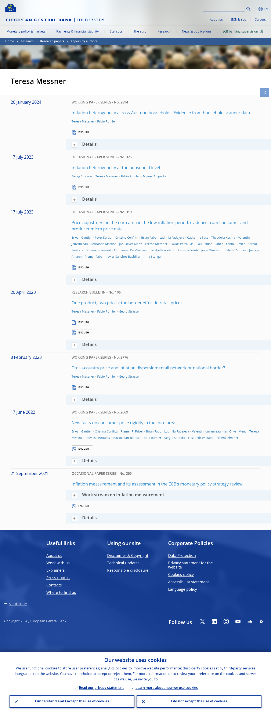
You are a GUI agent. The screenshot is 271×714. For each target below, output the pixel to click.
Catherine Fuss (197, 237)
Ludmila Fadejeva (171, 237)
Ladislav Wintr (188, 250)
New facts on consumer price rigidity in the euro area (123, 423)
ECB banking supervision (240, 31)
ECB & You (238, 19)
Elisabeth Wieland (162, 250)
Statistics (116, 31)
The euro (140, 31)
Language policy (182, 590)
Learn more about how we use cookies (167, 688)
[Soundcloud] (250, 621)
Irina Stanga (152, 256)
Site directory (18, 603)
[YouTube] (238, 621)
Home (9, 41)
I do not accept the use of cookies (199, 701)
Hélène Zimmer (235, 250)
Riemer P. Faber (132, 431)
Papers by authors (84, 41)
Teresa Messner (83, 121)
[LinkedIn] (214, 621)
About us (216, 19)
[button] (255, 8)
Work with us (58, 563)
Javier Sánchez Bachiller (124, 256)
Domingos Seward (98, 250)
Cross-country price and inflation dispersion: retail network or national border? (148, 368)
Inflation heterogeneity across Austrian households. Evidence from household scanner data (161, 113)
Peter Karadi (103, 237)
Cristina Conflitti (126, 237)
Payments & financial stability (77, 31)
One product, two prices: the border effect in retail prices (127, 303)
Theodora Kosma (223, 237)
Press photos (58, 578)
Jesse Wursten (211, 250)
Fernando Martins (103, 244)
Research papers (52, 41)
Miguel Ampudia (154, 176)
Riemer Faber (94, 256)
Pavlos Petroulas (182, 244)
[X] (202, 621)
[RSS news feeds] (262, 621)
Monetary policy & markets (26, 31)
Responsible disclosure (127, 571)
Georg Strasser (82, 176)
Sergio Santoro (174, 438)
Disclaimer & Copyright (127, 556)
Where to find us (61, 593)
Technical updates (123, 563)
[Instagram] (226, 621)
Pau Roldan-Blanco (209, 244)
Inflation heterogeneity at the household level (116, 168)
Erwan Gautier (82, 237)
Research (164, 31)
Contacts (54, 585)
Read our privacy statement (101, 688)
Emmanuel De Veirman (130, 250)
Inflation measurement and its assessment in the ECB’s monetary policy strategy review (157, 484)
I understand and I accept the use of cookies (72, 701)
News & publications (197, 31)
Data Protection (182, 556)
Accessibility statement (188, 582)
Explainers (55, 571)
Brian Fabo (148, 237)
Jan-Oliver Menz (130, 244)
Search (248, 9)
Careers (260, 19)
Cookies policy (181, 575)
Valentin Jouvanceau (206, 431)
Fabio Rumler (106, 121)
